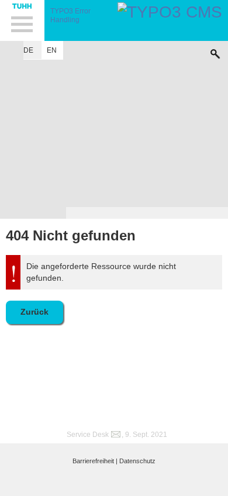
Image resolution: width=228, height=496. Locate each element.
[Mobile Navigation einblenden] (22, 20)
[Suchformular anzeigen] (215, 51)
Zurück (34, 311)
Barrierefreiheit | (95, 460)
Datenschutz (137, 460)
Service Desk (88, 434)
